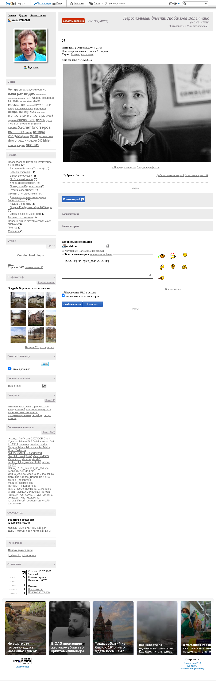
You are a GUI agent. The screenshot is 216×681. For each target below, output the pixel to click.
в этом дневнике (20, 369)
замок (36, 100)
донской (13, 100)
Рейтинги (79, 3)
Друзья (23, 15)
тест (11, 264)
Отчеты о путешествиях (22, 193)
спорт (47, 415)
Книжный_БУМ (42, 530)
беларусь (15, 89)
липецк (24, 112)
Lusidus (42, 444)
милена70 (44, 500)
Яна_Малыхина (29, 497)
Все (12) (50, 400)
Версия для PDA (192, 663)
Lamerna (24, 444)
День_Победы (16, 530)
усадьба (14, 136)
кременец (28, 108)
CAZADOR (37, 438)
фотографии (18, 140)
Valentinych (14, 459)
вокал (11, 406)
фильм (25, 136)
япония (32, 145)
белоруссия (30, 89)
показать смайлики (101, 254)
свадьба (15, 128)
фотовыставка (46, 136)
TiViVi (29, 456)
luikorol (46, 462)
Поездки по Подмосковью (25, 186)
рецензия (36, 124)
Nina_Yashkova (17, 450)
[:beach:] (161, 256)
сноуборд (37, 415)
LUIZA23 (13, 444)
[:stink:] (161, 278)
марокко (41, 112)
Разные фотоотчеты (20, 217)
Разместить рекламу (192, 668)
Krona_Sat (48, 441)
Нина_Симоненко (40, 488)
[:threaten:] (184, 255)
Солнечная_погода (38, 491)
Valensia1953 (41, 456)
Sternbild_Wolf (16, 456)
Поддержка (171, 3)
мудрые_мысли (17, 527)
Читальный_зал (36, 527)
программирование (19, 415)
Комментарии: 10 (34, 267)
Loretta (34, 444)
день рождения (44, 97)
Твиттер (13, 227)
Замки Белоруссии (21, 175)
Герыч (11, 471)
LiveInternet (16, 4)
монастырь (36, 116)
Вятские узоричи (20, 172)
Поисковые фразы (39, 592)
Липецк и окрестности (23, 182)
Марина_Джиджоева (20, 482)
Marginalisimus (17, 447)
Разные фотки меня (82, 54)
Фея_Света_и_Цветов (32, 494)
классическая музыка (38, 409)
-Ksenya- (13, 438)
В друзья (33, 67)
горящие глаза (40, 406)
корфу (11, 108)
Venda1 (36, 459)
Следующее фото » (148, 167)
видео (29, 93)
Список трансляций (20, 550)
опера (22, 120)
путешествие (16, 123)
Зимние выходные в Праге (26, 213)
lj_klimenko (14, 555)
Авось (97, 3)
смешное (16, 132)
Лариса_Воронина (31, 477)
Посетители (35, 589)
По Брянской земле (21, 179)
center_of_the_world (20, 462)
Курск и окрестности (22, 190)
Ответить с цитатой (196, 175)
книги (46, 105)
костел (19, 108)
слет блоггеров (36, 127)
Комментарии (38, 15)
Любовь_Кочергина (19, 479)
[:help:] (173, 256)
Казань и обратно (20, 203)
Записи (12, 15)
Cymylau (13, 441)
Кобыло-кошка (45, 474)
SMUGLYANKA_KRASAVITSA (25, 453)
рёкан (27, 124)
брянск (41, 89)
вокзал (22, 98)
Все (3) (51, 246)
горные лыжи (23, 406)
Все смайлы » (173, 289)
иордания (17, 104)
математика (22, 412)
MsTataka (44, 447)
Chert (47, 438)
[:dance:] (184, 266)
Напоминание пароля (91, 250)
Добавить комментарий (170, 175)
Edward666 (25, 441)
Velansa (26, 459)
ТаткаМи (13, 494)
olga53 (12, 465)
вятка (31, 97)
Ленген (47, 477)
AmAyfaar (24, 438)
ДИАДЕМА (22, 471)
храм (33, 140)
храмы (44, 140)
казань (30, 105)
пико (31, 120)
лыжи (33, 112)
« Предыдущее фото (124, 167)
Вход (59, 3)
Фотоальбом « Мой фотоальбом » (189, 25)
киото (37, 105)
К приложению (46, 282)
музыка (12, 120)
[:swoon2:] (161, 267)
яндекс (21, 145)
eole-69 (36, 462)
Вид (176, 4)
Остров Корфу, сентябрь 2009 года (31, 207)
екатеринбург (25, 101)
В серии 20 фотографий (39, 347)
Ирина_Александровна (22, 474)
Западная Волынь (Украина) (27, 168)
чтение (12, 145)
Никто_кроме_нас (19, 488)
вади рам (15, 94)
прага (49, 120)
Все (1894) (48, 432)
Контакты (192, 666)
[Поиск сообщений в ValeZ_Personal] (45, 364)
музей (49, 115)
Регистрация (44, 3)
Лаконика (13, 477)
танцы (28, 132)
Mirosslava (32, 447)
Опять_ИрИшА (17, 491)
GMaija (37, 441)
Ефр (31, 471)
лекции (13, 112)
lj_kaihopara (29, 555)
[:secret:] (173, 266)
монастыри (17, 116)
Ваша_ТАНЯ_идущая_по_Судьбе (28, 468)
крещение (40, 108)
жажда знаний (16, 409)
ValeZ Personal (9, 20)
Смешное (14, 231)
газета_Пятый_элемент (22, 500)
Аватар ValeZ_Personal (30, 45)
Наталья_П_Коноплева (22, 485)
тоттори (39, 132)
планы (40, 120)
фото (34, 136)
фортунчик (14, 503)
